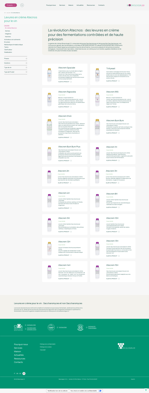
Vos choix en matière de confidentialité (83, 391)
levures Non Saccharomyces (109, 43)
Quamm (133, 379)
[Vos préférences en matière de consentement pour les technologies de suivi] (146, 390)
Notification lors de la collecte (58, 391)
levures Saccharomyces (89, 43)
